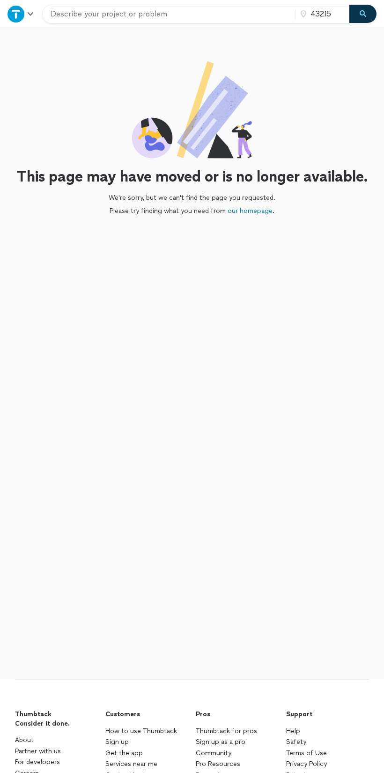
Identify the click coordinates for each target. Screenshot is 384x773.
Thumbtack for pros (226, 731)
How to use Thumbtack (141, 731)
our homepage (250, 211)
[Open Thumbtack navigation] (21, 14)
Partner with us (38, 751)
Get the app (124, 753)
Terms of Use (306, 753)
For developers (37, 762)
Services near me (131, 764)
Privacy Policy (306, 764)
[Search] (363, 14)
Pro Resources (218, 764)
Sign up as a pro (220, 742)
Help (293, 731)
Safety (296, 742)
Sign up (117, 742)
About (24, 740)
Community (213, 753)
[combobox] (169, 14)
